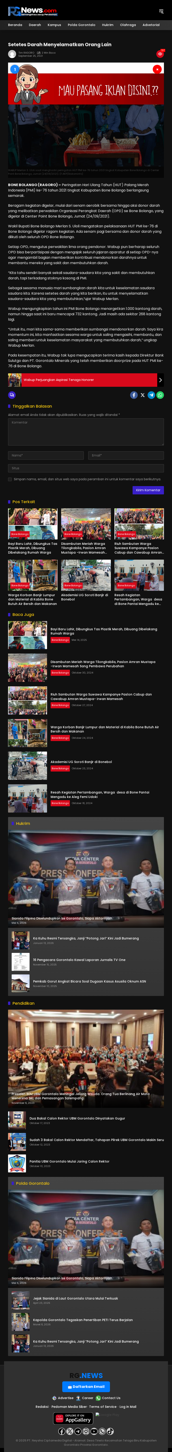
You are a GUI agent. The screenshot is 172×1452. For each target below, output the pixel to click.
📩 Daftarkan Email (86, 1386)
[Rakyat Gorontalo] (33, 11)
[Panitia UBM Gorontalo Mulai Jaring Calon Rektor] (17, 1163)
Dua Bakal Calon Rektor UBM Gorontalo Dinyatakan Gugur (77, 1118)
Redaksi (42, 1406)
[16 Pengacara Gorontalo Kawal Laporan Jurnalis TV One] (21, 962)
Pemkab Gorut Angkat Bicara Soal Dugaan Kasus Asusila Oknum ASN (89, 981)
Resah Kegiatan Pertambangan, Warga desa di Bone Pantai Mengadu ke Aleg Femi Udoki (138, 599)
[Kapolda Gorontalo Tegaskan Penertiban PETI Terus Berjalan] (21, 1322)
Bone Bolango (19, 534)
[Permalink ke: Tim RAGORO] (13, 54)
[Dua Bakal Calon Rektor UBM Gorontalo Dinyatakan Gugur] (17, 1120)
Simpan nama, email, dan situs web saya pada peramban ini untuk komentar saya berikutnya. (87, 479)
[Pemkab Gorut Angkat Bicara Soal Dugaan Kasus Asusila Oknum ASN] (21, 983)
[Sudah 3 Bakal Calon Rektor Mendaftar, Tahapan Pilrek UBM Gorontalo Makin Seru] (17, 1142)
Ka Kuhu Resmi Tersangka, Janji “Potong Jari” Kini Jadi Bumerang (86, 938)
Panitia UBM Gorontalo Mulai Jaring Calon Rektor (70, 1161)
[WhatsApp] (160, 395)
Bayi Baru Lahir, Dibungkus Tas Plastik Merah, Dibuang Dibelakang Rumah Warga (32, 548)
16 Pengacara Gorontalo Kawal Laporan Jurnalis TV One (79, 960)
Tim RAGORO (26, 53)
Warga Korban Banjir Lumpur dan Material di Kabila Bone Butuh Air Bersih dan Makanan (32, 599)
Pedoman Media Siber (69, 1406)
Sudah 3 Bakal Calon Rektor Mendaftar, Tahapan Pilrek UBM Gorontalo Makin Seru (97, 1140)
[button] (161, 11)
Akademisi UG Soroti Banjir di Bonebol (84, 597)
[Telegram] (151, 395)
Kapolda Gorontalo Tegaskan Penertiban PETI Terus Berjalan (83, 1320)
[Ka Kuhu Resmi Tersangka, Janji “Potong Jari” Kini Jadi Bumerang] (21, 940)
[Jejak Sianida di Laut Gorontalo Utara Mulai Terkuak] (21, 1300)
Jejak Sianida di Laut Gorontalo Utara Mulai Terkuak (75, 1298)
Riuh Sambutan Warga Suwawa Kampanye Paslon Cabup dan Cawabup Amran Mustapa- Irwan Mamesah (138, 548)
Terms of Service (102, 1406)
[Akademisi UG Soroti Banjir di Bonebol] (86, 575)
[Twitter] (142, 395)
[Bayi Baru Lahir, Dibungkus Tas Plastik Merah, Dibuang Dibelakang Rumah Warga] (33, 523)
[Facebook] (134, 395)
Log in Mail (128, 1406)
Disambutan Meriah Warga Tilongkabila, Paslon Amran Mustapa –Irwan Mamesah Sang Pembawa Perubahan (83, 548)
